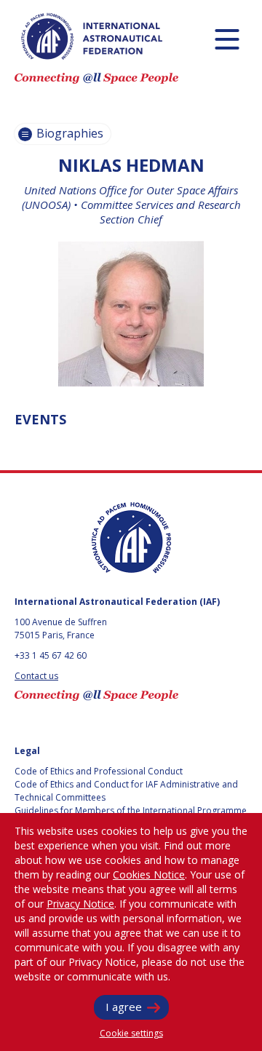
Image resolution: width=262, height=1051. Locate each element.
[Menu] (226, 39)
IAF (92, 36)
